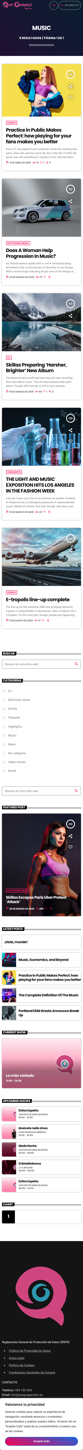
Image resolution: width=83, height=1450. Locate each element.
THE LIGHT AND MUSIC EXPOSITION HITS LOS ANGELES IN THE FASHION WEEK (40, 485)
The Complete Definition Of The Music (48, 995)
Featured (14, 717)
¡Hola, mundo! (16, 942)
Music (12, 735)
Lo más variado (20, 1075)
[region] (41, 1424)
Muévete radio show (33, 1128)
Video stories (17, 762)
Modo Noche (28, 1146)
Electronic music (18, 243)
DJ (8, 357)
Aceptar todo (41, 1441)
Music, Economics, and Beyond (43, 959)
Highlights (14, 472)
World (12, 771)
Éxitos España (28, 1110)
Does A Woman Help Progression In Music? (31, 253)
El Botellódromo (30, 1164)
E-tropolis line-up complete (38, 599)
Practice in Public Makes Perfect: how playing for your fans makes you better (39, 136)
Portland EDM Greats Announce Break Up (49, 1012)
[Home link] (17, 5)
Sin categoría (17, 753)
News (12, 744)
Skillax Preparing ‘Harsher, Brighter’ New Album (36, 368)
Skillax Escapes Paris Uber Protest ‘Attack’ (36, 900)
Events (11, 122)
